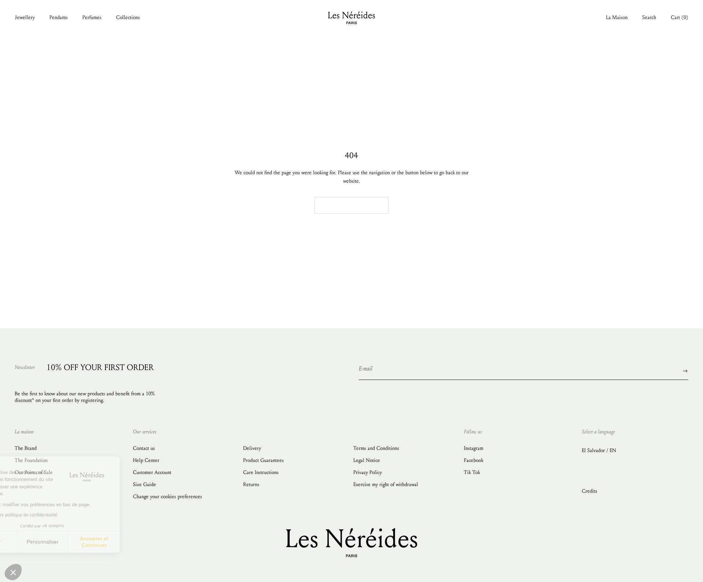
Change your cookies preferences (167, 496)
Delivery (252, 448)
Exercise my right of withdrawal (385, 484)
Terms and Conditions (376, 448)
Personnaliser (84, 542)
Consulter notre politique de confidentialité (57, 515)
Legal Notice (366, 460)
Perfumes (91, 17)
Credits (589, 491)
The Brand (26, 448)
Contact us (144, 448)
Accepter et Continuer (135, 542)
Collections (128, 17)
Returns (251, 484)
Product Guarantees (263, 460)
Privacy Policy (367, 472)
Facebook (473, 460)
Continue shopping (351, 205)
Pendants (58, 17)
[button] (13, 572)
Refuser (33, 542)
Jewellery (25, 17)
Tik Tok (472, 472)
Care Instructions (261, 472)
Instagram (473, 448)
